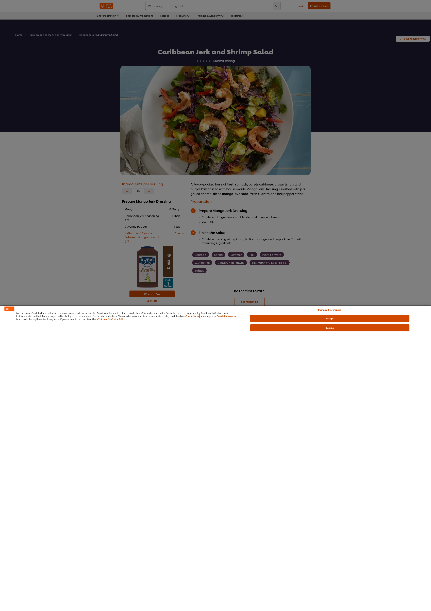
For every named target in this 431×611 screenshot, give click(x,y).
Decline (329, 327)
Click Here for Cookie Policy (111, 319)
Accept (330, 318)
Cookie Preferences (226, 316)
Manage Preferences (329, 309)
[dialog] (215, 458)
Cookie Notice (192, 316)
